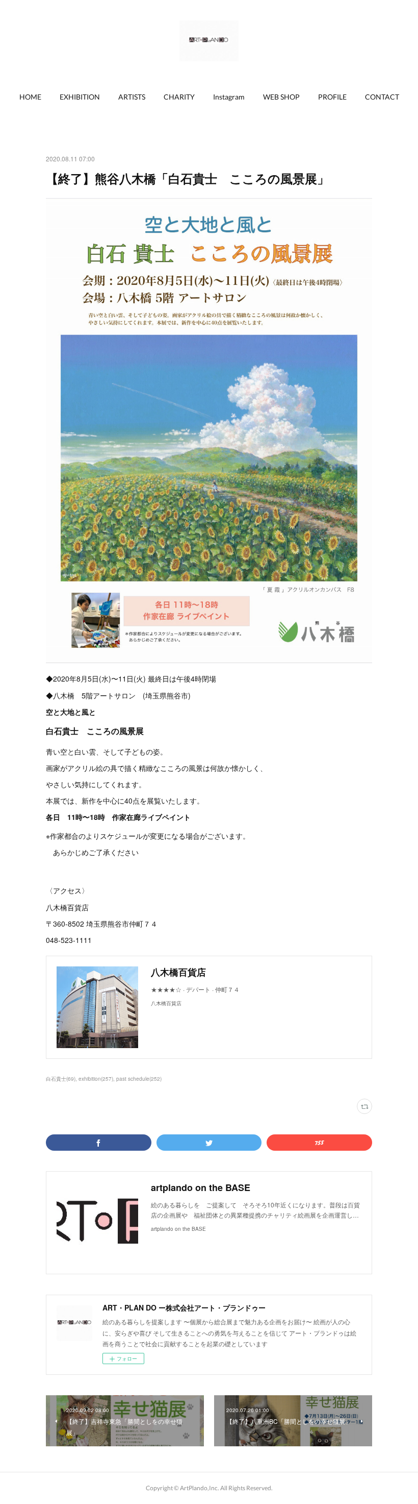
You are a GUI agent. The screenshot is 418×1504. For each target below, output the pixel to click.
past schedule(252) (139, 1078)
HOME (30, 96)
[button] (30, 97)
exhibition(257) (96, 1078)
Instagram (229, 96)
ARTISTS (131, 96)
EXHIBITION (80, 96)
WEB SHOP (281, 96)
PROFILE (332, 96)
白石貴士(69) (60, 1078)
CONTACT (382, 96)
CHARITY (179, 96)
